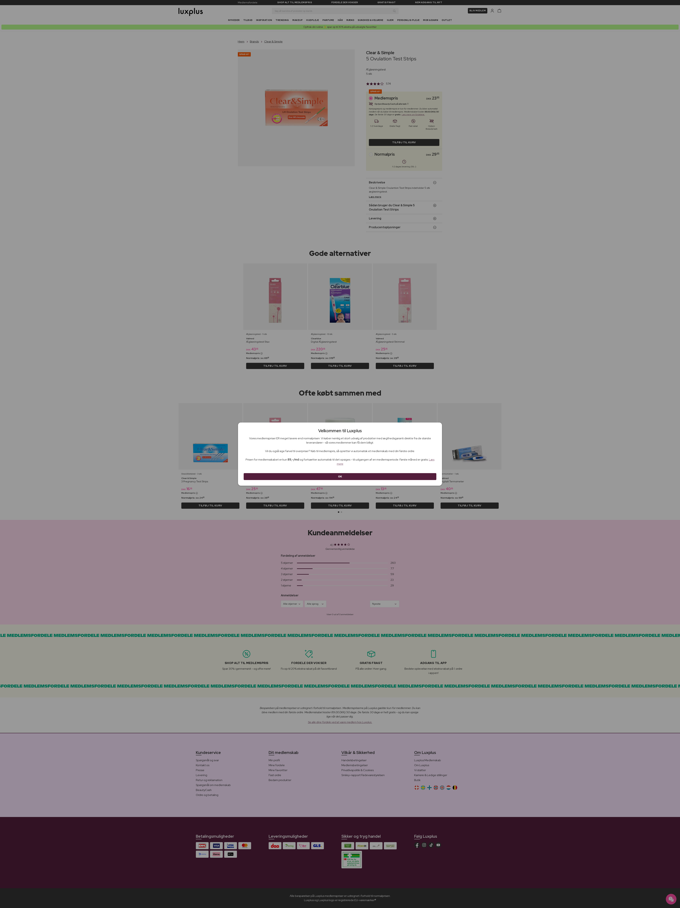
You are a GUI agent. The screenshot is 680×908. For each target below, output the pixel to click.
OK (340, 476)
